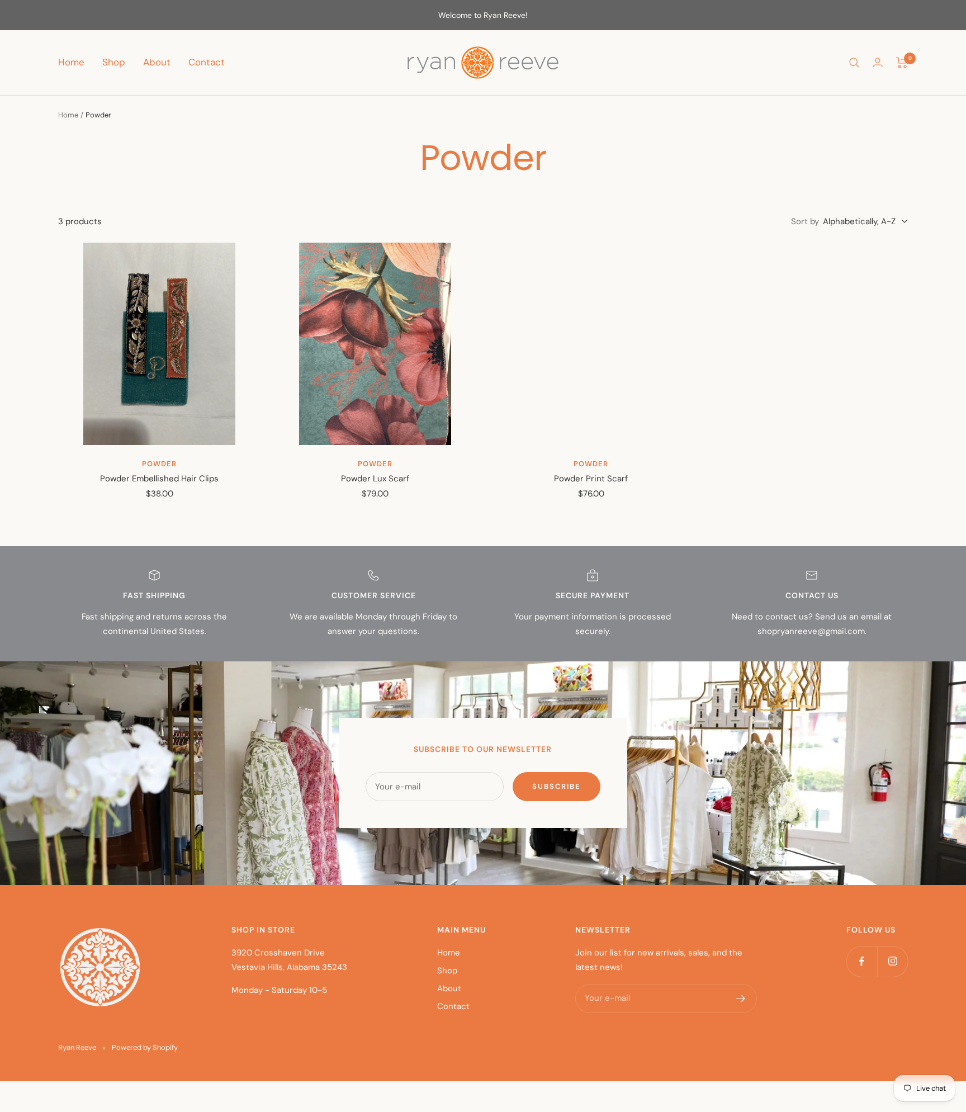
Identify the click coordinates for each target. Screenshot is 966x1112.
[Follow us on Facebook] (861, 961)
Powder (159, 464)
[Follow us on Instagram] (892, 961)
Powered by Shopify (145, 1047)
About (157, 62)
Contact (206, 62)
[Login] (878, 62)
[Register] (741, 998)
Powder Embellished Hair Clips (159, 478)
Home (71, 62)
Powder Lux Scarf (375, 478)
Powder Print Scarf (591, 478)
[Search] (854, 63)
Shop (113, 62)
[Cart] (902, 62)
